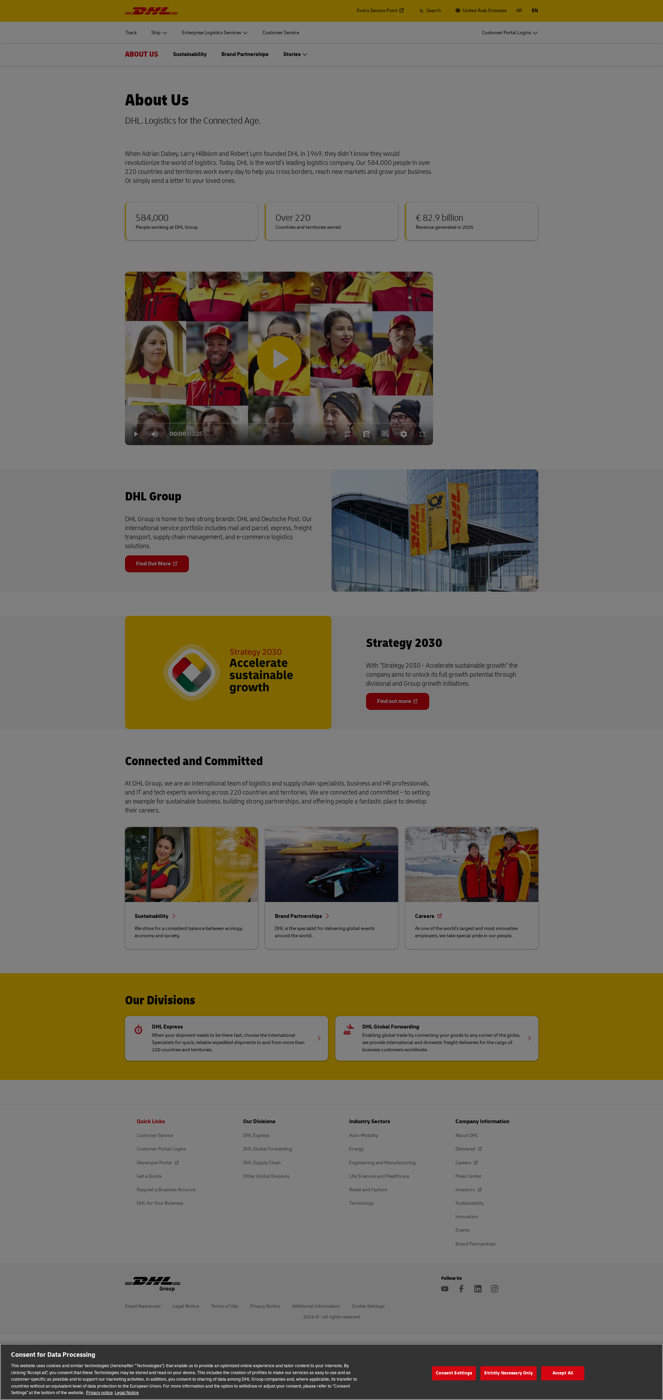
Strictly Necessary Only (508, 1373)
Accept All (562, 1373)
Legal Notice (127, 1393)
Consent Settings (454, 1373)
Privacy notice (99, 1393)
